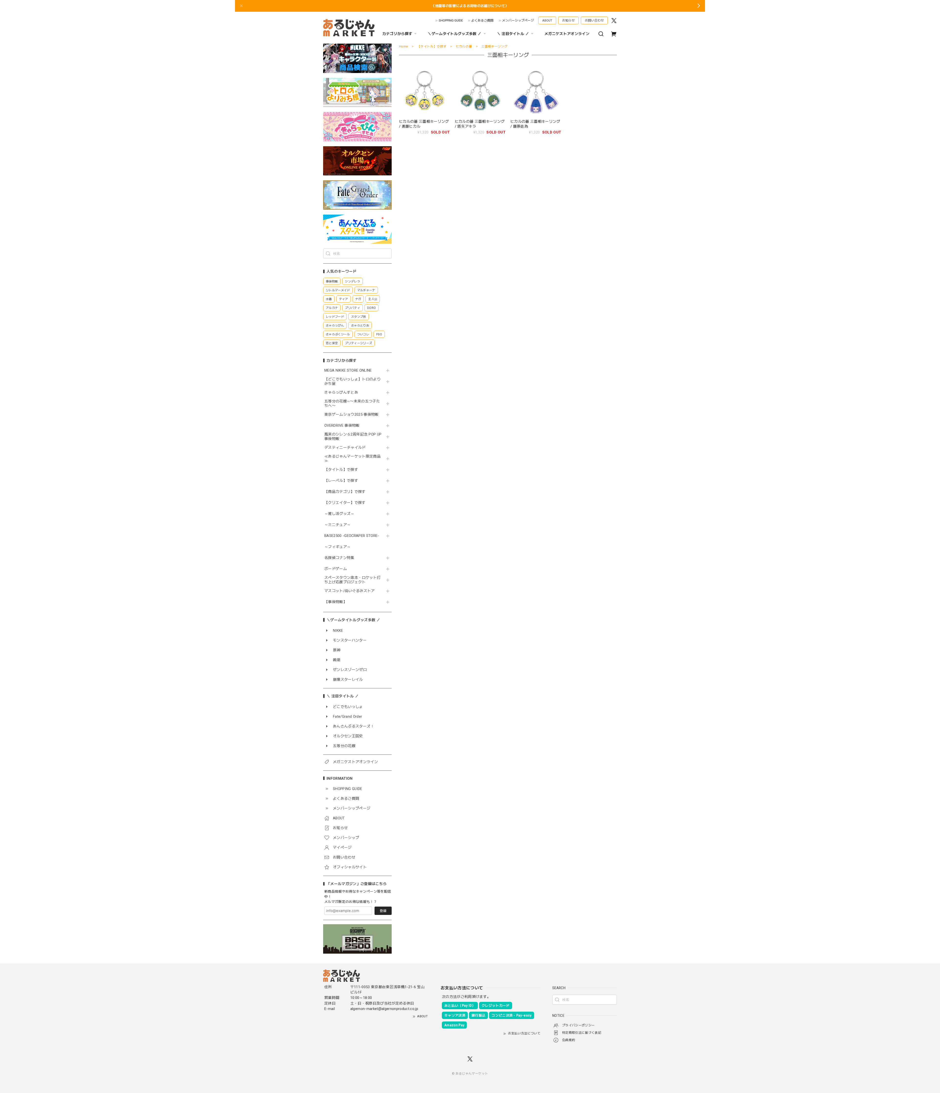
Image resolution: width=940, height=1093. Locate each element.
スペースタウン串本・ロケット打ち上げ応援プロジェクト (352, 580)
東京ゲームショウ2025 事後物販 (353, 415)
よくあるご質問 (482, 20)
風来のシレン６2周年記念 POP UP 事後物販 (352, 436)
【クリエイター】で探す (345, 503)
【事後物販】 (335, 602)
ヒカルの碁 (464, 46)
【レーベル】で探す (341, 481)
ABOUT (547, 20)
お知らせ (568, 20)
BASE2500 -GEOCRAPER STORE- (351, 536)
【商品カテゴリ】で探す (345, 492)
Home (403, 46)
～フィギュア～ (337, 547)
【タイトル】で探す (341, 470)
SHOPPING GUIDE (451, 20)
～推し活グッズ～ (339, 514)
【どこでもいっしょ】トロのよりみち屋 (352, 381)
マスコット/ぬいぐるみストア (349, 591)
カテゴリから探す (397, 34)
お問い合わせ (594, 20)
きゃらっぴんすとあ (341, 392)
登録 (383, 911)
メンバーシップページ (518, 20)
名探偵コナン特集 (339, 558)
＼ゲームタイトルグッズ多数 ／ (454, 34)
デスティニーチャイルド (345, 448)
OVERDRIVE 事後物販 (342, 426)
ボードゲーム (335, 569)
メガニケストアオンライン (566, 34)
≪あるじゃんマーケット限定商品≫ (352, 458)
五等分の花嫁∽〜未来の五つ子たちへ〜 (352, 403)
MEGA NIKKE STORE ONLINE (348, 370)
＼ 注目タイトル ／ (513, 34)
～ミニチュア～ (337, 525)
